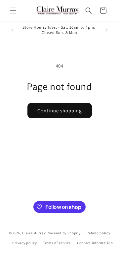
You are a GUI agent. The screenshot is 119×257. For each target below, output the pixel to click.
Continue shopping (59, 110)
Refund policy (98, 233)
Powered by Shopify (64, 232)
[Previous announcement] (12, 30)
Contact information (95, 243)
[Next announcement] (106, 30)
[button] (13, 10)
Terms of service (57, 243)
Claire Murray (34, 232)
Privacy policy (24, 243)
